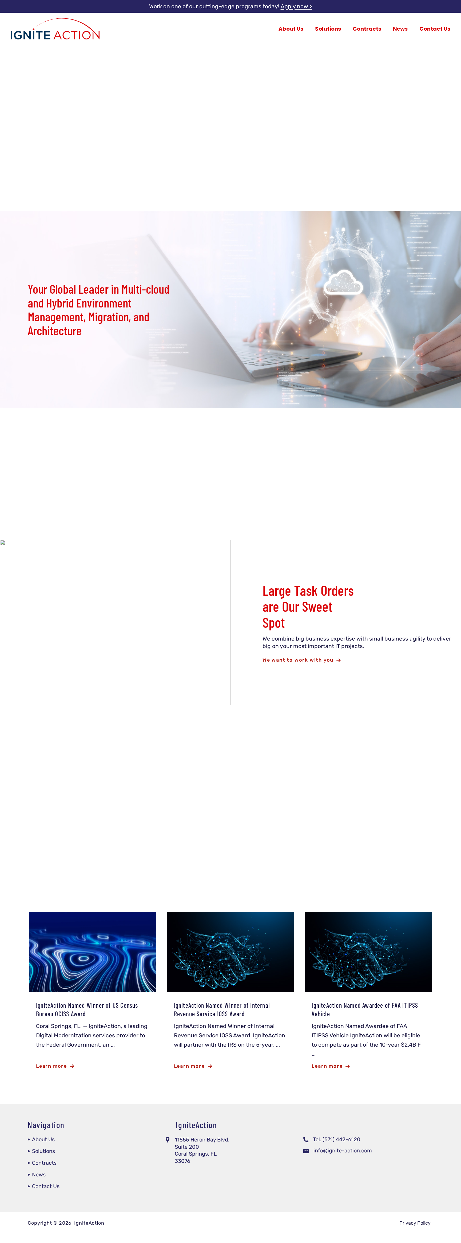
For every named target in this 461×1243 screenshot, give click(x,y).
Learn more (276, 160)
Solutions (328, 29)
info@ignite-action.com (342, 1150)
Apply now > (296, 6)
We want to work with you (298, 660)
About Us (291, 29)
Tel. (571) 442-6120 (336, 1139)
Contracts (367, 29)
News (400, 29)
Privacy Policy (415, 1223)
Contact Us (434, 29)
